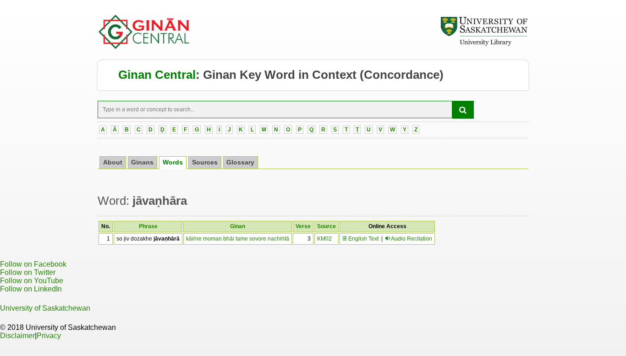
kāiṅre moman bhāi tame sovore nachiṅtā (237, 239)
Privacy (49, 336)
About (112, 162)
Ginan (237, 226)
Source (326, 226)
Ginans (142, 162)
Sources (205, 162)
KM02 (324, 239)
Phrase (148, 226)
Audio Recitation (411, 239)
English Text (363, 239)
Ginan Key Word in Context (280, 74)
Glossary (240, 162)
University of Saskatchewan (45, 308)
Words (173, 162)
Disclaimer (17, 336)
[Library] (483, 44)
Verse (303, 226)
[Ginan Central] (144, 46)
